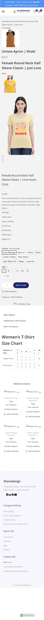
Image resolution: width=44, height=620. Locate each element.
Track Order (8, 537)
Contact (7, 550)
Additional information (15, 320)
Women (10, 21)
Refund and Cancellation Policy (16, 524)
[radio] (9, 252)
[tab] (22, 315)
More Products (11, 326)
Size (3, 267)
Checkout (7, 541)
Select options (12, 409)
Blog (5, 545)
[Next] (3, 160)
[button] (9, 291)
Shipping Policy (9, 520)
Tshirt (15, 21)
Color (5, 248)
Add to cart (21, 285)
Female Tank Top (10, 398)
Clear (7, 276)
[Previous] (3, 156)
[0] (34, 11)
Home (4, 21)
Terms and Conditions (12, 516)
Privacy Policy (9, 511)
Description (9, 314)
